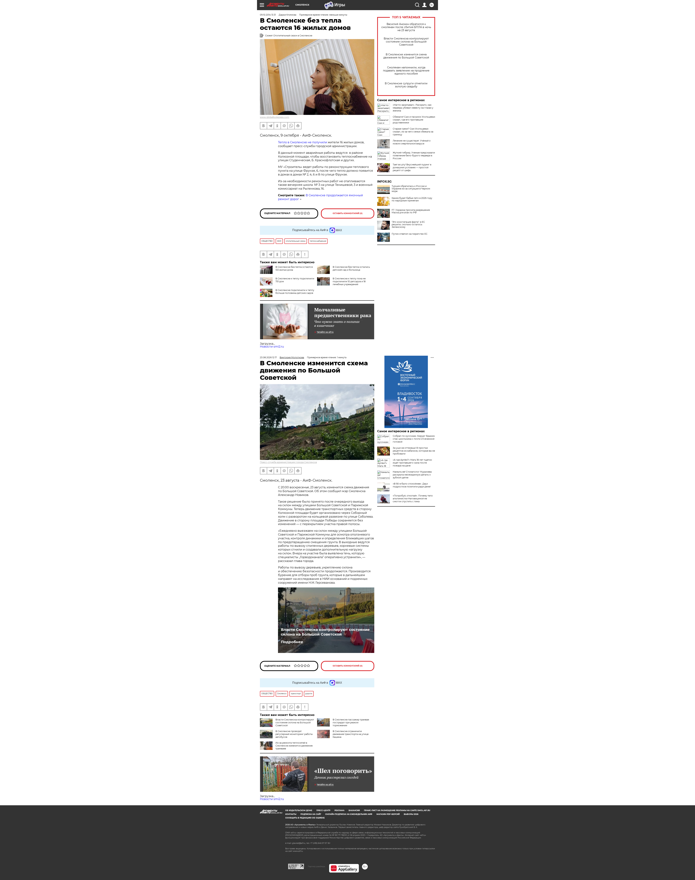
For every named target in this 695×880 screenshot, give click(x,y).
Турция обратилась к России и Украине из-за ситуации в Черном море (411, 188)
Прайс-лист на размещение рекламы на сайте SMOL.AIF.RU (397, 810)
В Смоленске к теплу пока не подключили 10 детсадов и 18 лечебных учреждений (349, 281)
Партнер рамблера (316, 866)
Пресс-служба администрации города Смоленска (288, 462)
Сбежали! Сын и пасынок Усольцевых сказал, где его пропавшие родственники (414, 119)
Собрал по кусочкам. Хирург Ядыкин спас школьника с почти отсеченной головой (414, 439)
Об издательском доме (298, 810)
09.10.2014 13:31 (268, 14)
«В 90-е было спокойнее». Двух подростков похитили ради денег (412, 485)
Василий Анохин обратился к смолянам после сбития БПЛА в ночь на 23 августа (406, 27)
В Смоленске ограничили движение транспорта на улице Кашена (350, 734)
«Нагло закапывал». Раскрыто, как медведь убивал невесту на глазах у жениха (413, 107)
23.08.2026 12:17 (268, 357)
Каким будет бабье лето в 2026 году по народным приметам (412, 199)
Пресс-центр (323, 810)
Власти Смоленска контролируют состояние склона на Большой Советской (406, 41)
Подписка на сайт (310, 814)
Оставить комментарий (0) (348, 213)
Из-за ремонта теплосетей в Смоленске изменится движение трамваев (294, 745)
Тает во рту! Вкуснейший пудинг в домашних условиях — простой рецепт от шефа (412, 167)
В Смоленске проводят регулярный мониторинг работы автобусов (294, 734)
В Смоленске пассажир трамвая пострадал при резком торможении (351, 722)
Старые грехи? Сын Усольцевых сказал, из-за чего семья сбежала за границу (413, 131)
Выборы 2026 (411, 814)
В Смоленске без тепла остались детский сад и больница (351, 268)
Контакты (290, 814)
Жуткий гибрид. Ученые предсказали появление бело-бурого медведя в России (414, 155)
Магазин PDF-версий (388, 814)
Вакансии (354, 810)
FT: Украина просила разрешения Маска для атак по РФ (411, 211)
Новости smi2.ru (272, 346)
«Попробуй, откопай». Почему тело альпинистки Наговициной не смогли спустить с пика (413, 498)
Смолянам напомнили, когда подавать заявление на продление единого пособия (406, 70)
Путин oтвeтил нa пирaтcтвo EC (409, 234)
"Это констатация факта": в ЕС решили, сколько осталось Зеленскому (408, 224)
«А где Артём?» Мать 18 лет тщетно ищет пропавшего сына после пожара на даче (412, 462)
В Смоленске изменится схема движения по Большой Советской (406, 56)
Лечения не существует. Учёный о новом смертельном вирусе (412, 142)
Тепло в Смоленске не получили (302, 142)
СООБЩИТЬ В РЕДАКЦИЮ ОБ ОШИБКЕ (305, 818)
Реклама (339, 810)
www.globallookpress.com (274, 117)
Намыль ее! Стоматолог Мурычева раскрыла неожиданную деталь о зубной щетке (412, 474)
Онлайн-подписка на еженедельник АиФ (348, 814)
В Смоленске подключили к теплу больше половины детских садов (294, 291)
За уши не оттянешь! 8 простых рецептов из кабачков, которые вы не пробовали (414, 451)
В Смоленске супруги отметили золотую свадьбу (406, 85)
